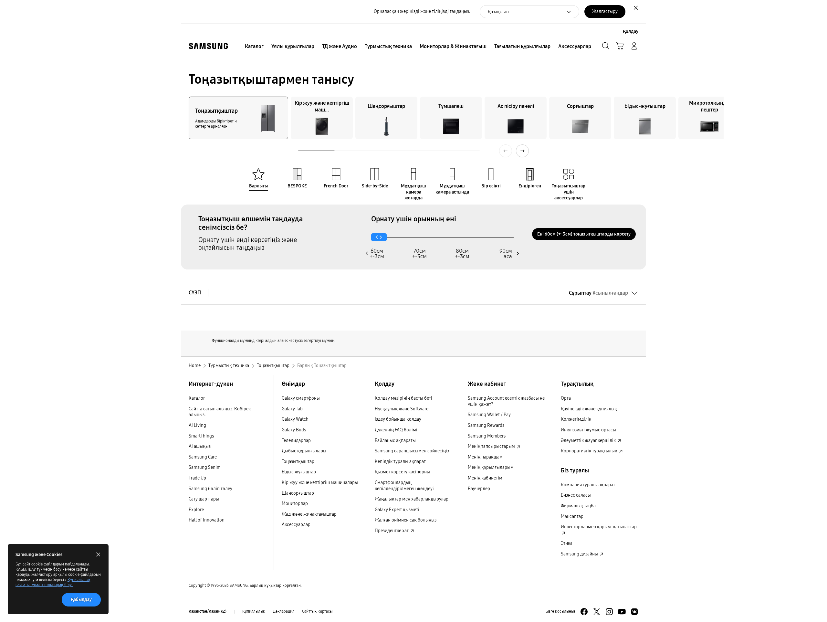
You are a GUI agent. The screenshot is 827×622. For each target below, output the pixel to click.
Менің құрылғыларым (491, 467)
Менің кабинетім (485, 478)
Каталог (197, 398)
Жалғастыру (605, 11)
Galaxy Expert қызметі (397, 509)
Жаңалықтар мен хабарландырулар (411, 499)
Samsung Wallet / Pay (489, 414)
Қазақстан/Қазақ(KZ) (207, 611)
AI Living (197, 425)
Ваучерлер (479, 488)
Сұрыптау (598, 293)
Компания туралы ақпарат (588, 485)
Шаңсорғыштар (298, 493)
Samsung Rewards (486, 425)
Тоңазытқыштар (298, 461)
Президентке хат (392, 530)
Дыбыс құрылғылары (304, 451)
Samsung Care (203, 457)
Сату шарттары (204, 499)
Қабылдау (81, 599)
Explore (196, 509)
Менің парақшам (485, 457)
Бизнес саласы (576, 495)
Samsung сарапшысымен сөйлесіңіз (412, 451)
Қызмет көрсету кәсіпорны (402, 472)
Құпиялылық (253, 611)
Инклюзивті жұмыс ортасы (588, 430)
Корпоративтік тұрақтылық (589, 451)
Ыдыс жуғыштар (299, 472)
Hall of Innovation (207, 520)
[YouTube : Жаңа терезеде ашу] (622, 612)
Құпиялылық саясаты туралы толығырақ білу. (53, 582)
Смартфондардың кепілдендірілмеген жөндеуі (404, 485)
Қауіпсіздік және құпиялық (589, 409)
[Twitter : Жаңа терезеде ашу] (597, 612)
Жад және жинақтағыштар (309, 514)
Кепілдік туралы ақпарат (400, 461)
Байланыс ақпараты (395, 440)
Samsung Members (487, 436)
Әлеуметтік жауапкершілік (589, 440)
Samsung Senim (205, 467)
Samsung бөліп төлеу (210, 488)
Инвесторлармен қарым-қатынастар (599, 527)
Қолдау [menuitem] (630, 31)
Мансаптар (572, 516)
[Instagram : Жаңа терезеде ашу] (609, 612)
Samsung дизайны (580, 554)
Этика (566, 543)
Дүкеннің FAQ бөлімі (396, 430)
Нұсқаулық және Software (401, 409)
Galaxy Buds (294, 430)
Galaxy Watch (295, 419)
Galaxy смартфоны (301, 398)
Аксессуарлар (296, 524)
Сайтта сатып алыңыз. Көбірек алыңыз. (220, 412)
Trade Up (197, 478)
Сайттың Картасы (317, 611)
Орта (566, 398)
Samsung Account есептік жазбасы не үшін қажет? (506, 401)
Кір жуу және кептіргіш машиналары (320, 482)
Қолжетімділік (576, 419)
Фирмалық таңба (578, 506)
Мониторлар (295, 503)
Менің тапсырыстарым (492, 446)
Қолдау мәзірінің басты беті (403, 398)
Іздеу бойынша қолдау (398, 419)
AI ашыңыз (200, 446)
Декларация (283, 611)
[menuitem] (254, 46)
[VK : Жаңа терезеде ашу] (634, 612)
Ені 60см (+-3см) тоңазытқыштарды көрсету (584, 234)
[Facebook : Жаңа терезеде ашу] (584, 612)
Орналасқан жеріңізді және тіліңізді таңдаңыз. (422, 11)
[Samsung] (208, 46)
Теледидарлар (296, 440)
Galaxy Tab (292, 409)
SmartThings (201, 436)
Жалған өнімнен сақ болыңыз (405, 520)
